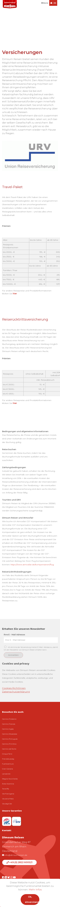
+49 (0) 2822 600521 (21, 862)
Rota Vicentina (8, 784)
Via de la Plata (8, 799)
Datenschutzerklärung (16, 691)
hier (15, 293)
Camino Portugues (9, 739)
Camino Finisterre (9, 719)
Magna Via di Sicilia (10, 779)
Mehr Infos (35, 889)
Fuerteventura (8, 764)
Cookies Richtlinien (14, 688)
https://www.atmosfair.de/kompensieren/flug (32, 564)
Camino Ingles (8, 729)
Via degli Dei (7, 804)
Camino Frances (8, 724)
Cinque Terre (7, 754)
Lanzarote (6, 774)
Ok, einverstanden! (32, 899)
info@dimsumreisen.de (15, 855)
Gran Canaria (7, 769)
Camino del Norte (9, 749)
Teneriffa (5, 789)
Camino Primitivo (9, 744)
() (55, 3)
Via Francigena (8, 794)
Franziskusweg (8, 759)
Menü (45, 3)
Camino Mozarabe (9, 734)
